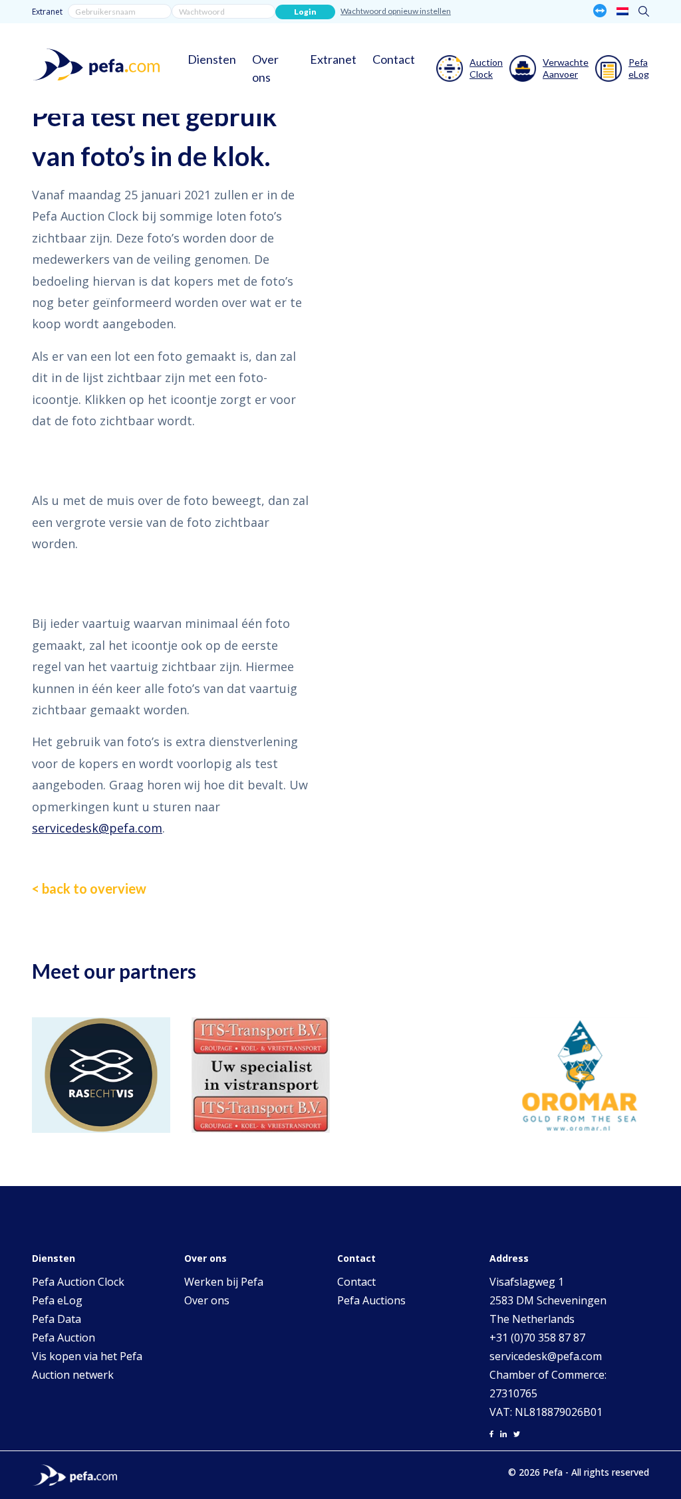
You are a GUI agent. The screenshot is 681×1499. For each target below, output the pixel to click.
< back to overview (89, 888)
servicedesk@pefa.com (97, 828)
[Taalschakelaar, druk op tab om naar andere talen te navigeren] (622, 11)
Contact (393, 59)
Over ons (265, 68)
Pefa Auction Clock (78, 1281)
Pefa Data (56, 1319)
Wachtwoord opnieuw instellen (395, 11)
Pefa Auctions (371, 1300)
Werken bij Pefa (223, 1281)
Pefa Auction (63, 1337)
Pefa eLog (57, 1300)
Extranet (47, 11)
